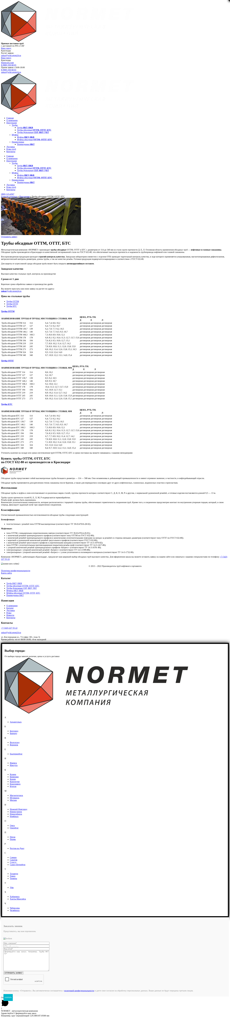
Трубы (15, 125)
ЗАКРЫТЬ (8, 997)
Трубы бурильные (33, 132)
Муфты (15, 135)
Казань (13, 774)
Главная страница (9, 196)
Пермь (13, 839)
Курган (13, 786)
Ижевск (13, 763)
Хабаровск (15, 896)
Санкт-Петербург (18, 864)
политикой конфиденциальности (79, 991)
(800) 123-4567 (7, 194)
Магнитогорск (16, 795)
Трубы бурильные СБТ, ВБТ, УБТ (21, 588)
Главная (10, 118)
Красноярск (15, 784)
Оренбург (14, 828)
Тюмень (13, 878)
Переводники (18, 142)
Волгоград (14, 742)
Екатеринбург (16, 754)
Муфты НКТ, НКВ (14, 590)
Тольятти (14, 874)
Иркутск (14, 765)
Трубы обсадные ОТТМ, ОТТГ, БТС (22, 586)
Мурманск (14, 798)
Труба (25, 127)
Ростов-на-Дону (17, 848)
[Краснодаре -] (67, 41)
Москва (13, 800)
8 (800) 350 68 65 (8, 65)
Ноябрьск (14, 816)
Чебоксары (15, 908)
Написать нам (7, 62)
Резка (8, 613)
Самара (13, 857)
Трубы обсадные (34, 130)
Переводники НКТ (15, 595)
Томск (12, 876)
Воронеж (14, 745)
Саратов (13, 860)
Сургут (13, 862)
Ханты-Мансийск (18, 899)
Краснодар (15, 781)
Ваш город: (6, 48)
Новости (10, 615)
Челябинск (15, 910)
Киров (13, 779)
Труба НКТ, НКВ (14, 583)
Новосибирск (16, 814)
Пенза (12, 837)
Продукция (11, 123)
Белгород (14, 731)
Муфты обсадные (34, 139)
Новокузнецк (16, 812)
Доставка (10, 147)
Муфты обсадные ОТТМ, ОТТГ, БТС (23, 593)
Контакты (10, 151)
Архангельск (16, 722)
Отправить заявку (9, 237)
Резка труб (11, 149)
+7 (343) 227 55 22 (9, 628)
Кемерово (14, 777)
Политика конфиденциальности (15, 570)
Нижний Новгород (18, 809)
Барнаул (13, 733)
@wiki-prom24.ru (11, 55)
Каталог (10, 608)
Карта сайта (6, 573)
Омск (12, 825)
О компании (12, 120)
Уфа (12, 887)
